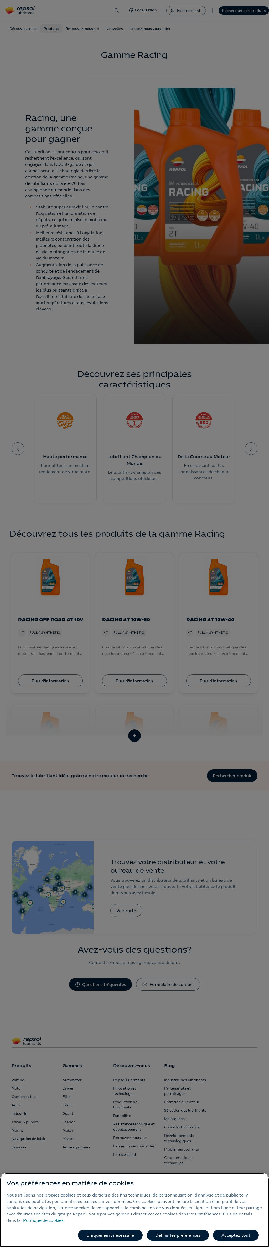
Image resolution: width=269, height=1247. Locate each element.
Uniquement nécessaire (110, 1235)
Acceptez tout (235, 1235)
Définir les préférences (178, 1235)
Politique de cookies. (44, 1220)
